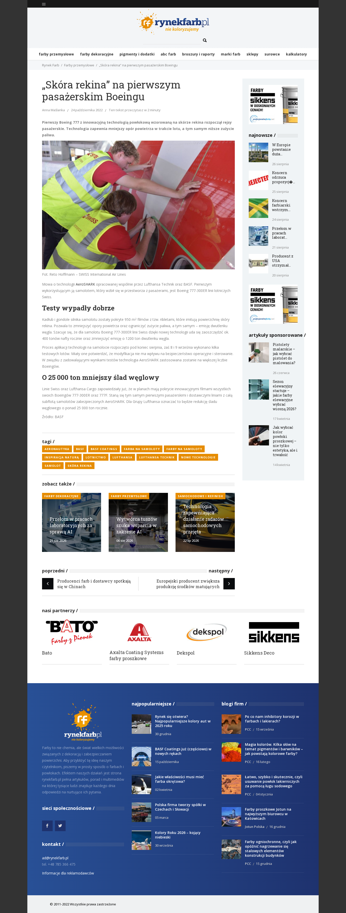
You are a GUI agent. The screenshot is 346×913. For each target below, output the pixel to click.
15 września (265, 729)
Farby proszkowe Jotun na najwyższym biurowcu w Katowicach (268, 814)
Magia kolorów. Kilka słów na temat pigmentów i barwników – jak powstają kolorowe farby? (274, 749)
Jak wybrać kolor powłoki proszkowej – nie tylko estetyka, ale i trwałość (285, 441)
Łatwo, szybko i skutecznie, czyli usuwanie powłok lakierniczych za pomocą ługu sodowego (273, 781)
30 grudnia (163, 734)
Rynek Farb (50, 65)
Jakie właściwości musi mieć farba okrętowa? (179, 779)
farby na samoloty (184, 449)
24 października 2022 (87, 110)
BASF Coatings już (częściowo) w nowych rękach (183, 751)
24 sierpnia (280, 219)
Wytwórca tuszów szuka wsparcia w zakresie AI (136, 525)
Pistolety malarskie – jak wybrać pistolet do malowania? (284, 353)
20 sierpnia (280, 275)
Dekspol (186, 653)
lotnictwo (96, 457)
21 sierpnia (280, 247)
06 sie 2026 (124, 540)
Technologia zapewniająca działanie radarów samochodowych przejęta (203, 518)
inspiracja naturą (62, 457)
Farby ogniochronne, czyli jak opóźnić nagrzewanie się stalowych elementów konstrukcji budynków (271, 848)
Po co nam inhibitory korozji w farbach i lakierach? (272, 718)
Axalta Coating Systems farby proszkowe (136, 655)
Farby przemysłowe (79, 65)
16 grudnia (277, 826)
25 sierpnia (280, 191)
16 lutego (263, 761)
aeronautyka (57, 449)
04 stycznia (264, 794)
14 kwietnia (281, 464)
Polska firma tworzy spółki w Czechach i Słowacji (180, 807)
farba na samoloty (142, 449)
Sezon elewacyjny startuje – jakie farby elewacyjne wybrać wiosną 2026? (284, 395)
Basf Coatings (104, 449)
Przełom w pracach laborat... (281, 233)
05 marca (161, 817)
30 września (164, 845)
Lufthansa (122, 457)
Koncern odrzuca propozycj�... (283, 177)
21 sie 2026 (58, 540)
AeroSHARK (85, 284)
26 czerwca (281, 372)
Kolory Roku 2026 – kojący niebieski (178, 835)
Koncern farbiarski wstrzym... (281, 205)
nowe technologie (198, 457)
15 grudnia (264, 863)
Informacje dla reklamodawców (68, 873)
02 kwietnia (163, 789)
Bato (47, 653)
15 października (167, 761)
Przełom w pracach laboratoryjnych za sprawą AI (71, 525)
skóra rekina (80, 466)
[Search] (204, 40)
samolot (53, 466)
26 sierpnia (280, 164)
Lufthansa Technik (157, 457)
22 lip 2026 (191, 540)
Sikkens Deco (259, 653)
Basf (80, 449)
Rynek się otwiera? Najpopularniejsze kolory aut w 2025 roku (182, 721)
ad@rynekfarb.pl (55, 857)
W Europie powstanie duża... (281, 149)
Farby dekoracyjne (61, 496)
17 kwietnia (281, 418)
